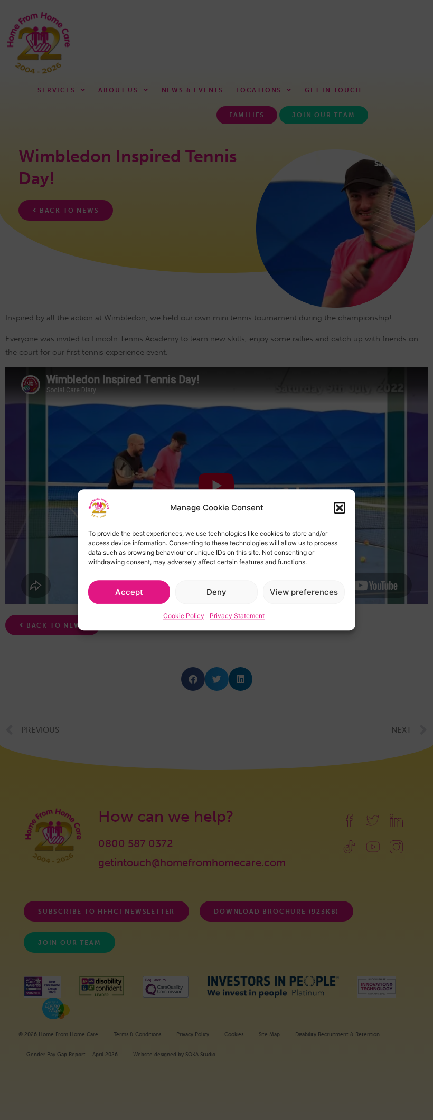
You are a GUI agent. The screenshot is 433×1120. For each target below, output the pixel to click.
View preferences (304, 592)
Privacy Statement (237, 616)
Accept (129, 592)
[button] (339, 507)
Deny (216, 592)
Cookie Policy (183, 616)
